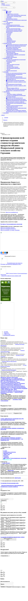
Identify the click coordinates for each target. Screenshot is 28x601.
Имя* (7, 518)
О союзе (5, 450)
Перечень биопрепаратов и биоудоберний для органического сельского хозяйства (12, 486)
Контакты (5, 455)
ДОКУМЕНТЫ (6, 91)
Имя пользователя (5, 581)
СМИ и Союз (6, 454)
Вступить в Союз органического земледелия (16, 20)
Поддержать (3, 500)
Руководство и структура (9, 452)
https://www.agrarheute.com (12, 212)
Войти (8, 539)
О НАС (4, 10)
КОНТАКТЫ (5, 112)
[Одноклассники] (3, 252)
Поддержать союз (7, 459)
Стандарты (6, 457)
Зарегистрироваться (8, 538)
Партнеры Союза (7, 453)
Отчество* (8, 524)
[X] (7, 252)
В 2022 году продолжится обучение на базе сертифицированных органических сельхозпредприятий (16, 74)
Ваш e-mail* (20, 529)
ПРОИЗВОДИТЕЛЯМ (7, 58)
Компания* (8, 526)
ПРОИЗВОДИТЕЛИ (7, 43)
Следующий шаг (4, 555)
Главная (6, 117)
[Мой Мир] (5, 252)
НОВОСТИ (5, 21)
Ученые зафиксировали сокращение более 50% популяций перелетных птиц (12, 419)
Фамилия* (8, 521)
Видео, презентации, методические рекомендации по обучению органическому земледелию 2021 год (16, 78)
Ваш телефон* (22, 533)
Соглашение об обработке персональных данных (13, 537)
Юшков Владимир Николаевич (9, 370)
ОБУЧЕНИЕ (5, 71)
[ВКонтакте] (1, 252)
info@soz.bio (11, 470)
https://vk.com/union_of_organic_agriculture (10, 230)
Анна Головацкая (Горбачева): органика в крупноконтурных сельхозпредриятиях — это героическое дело (12, 439)
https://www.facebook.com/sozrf (7, 227)
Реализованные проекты (11, 18)
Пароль (2, 584)
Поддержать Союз (17, 413)
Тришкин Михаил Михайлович (9, 361)
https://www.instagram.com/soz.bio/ (8, 228)
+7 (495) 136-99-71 (6, 463)
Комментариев (4, 253)
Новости (5, 120)
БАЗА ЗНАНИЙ (6, 23)
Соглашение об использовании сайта (10, 483)
